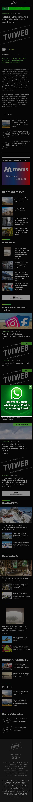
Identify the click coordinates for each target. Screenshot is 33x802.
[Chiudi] (30, 387)
